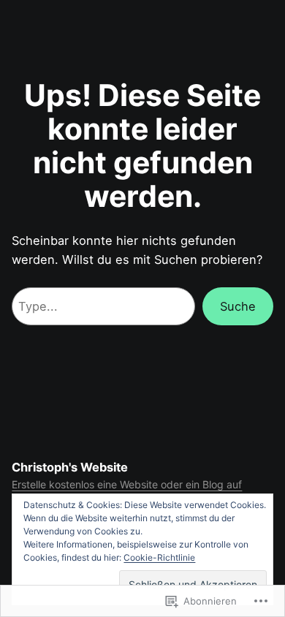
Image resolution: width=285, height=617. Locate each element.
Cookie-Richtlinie (159, 557)
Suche (238, 306)
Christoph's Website (70, 467)
